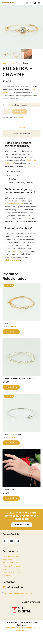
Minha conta (7, 560)
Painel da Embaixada (11, 556)
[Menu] (26, 2)
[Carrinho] (39, 2)
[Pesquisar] (31, 2)
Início (4, 63)
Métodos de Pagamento (12, 563)
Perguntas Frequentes (14, 204)
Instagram (17, 251)
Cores (5, 105)
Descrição (21, 127)
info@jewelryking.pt (12, 260)
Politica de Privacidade (11, 572)
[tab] (21, 127)
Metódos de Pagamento (27, 629)
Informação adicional (21, 134)
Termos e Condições (10, 569)
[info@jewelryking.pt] (5, 587)
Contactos (26, 218)
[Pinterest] (18, 541)
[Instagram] (11, 541)
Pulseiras (11, 63)
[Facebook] (5, 541)
